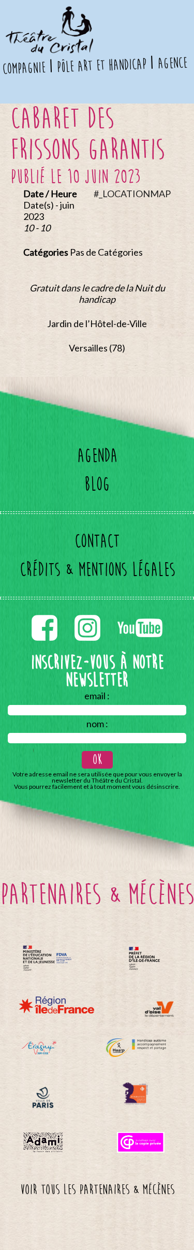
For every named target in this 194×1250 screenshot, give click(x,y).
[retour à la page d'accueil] (48, 13)
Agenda (97, 456)
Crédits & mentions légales (97, 570)
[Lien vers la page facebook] (45, 613)
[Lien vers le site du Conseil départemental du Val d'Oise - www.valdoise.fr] (159, 1009)
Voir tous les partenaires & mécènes (97, 1190)
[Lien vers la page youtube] (140, 613)
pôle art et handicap (101, 66)
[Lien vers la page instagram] (88, 613)
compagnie (24, 69)
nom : (97, 723)
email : (97, 695)
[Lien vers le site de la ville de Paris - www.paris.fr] (43, 1098)
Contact (97, 541)
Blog (97, 484)
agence (172, 63)
